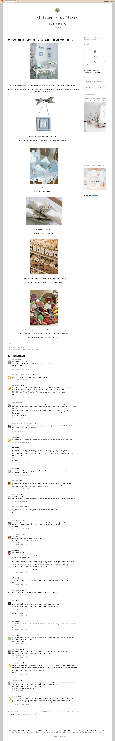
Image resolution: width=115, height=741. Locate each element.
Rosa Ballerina (17, 663)
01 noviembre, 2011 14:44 (20, 704)
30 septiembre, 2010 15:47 (21, 501)
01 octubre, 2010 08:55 (19, 544)
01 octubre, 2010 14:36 (19, 584)
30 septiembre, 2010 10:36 (21, 418)
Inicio (45, 711)
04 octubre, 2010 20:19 (19, 690)
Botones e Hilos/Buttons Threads (27, 349)
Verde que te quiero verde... (22, 375)
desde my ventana (17, 506)
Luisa (13, 600)
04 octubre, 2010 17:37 (19, 675)
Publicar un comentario (18, 708)
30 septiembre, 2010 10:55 (21, 432)
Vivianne (14, 696)
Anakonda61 (15, 402)
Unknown (14, 437)
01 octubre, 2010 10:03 (19, 572)
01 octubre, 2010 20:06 (19, 595)
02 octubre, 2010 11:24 (19, 643)
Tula (13, 635)
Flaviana (14, 359)
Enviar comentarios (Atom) (27, 714)
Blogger (64, 736)
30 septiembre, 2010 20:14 (21, 529)
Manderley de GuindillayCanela (22, 423)
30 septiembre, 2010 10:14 (21, 397)
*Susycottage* (16, 534)
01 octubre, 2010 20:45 (19, 616)
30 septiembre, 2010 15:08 (21, 489)
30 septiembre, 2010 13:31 (21, 475)
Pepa (13, 550)
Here (57, 337)
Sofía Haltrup (16, 520)
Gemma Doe (15, 480)
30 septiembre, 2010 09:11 (21, 369)
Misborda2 (15, 680)
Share (9, 343)
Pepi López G (16, 385)
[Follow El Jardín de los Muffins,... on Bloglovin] (91, 196)
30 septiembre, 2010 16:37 (21, 515)
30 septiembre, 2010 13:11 (21, 463)
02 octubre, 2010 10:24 (19, 629)
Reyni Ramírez (16, 590)
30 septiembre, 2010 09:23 (21, 379)
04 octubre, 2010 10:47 (19, 657)
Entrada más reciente (15, 711)
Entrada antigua (73, 711)
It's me (14, 468)
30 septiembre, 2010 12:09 (21, 442)
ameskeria (15, 494)
